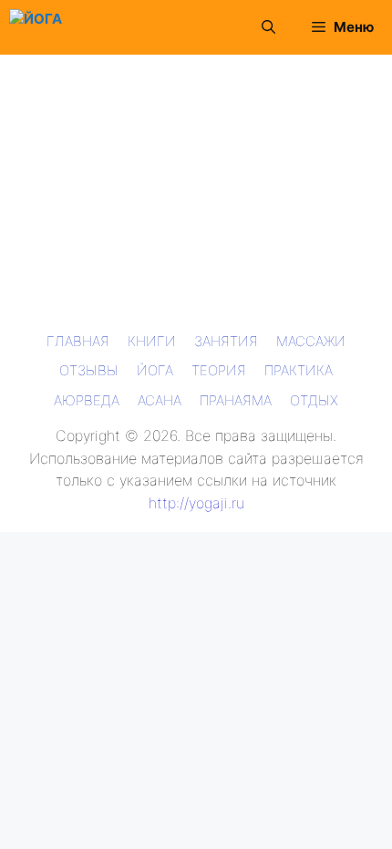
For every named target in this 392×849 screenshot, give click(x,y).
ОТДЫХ (314, 400)
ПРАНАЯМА (236, 400)
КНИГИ (152, 341)
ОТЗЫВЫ (89, 370)
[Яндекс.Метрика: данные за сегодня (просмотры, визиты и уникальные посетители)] (40, 546)
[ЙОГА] (35, 27)
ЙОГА (155, 370)
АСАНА (159, 400)
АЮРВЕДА (86, 400)
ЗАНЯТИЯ (226, 341)
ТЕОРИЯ (218, 370)
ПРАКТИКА (298, 370)
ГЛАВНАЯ (77, 341)
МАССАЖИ (311, 341)
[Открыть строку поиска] (268, 27)
